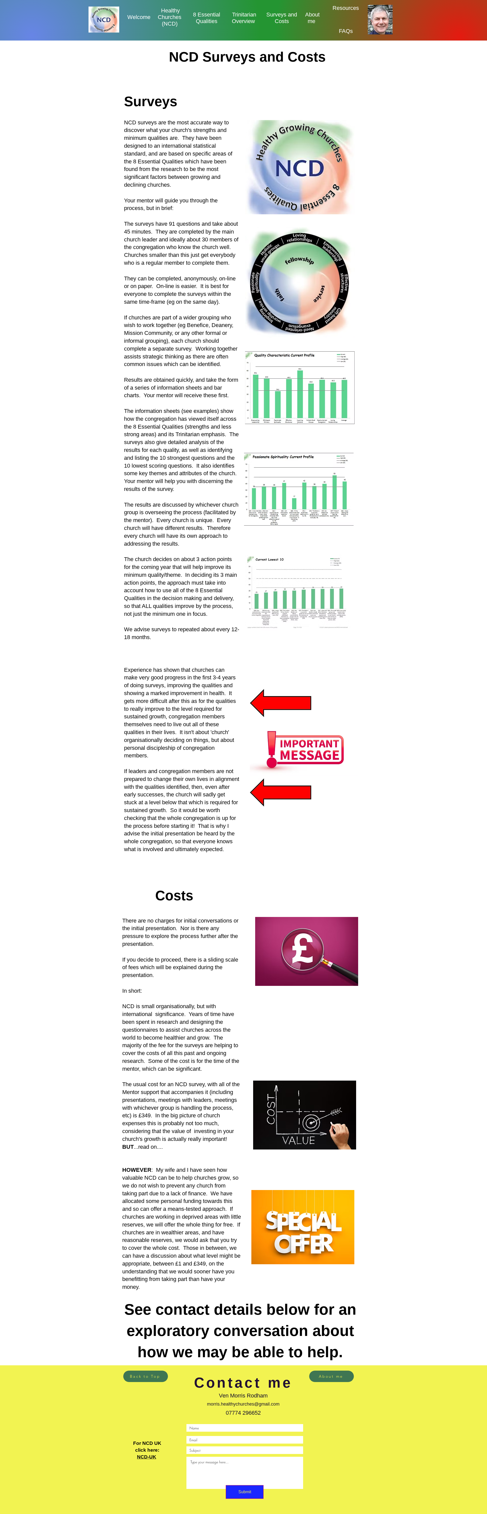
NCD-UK (146, 1457)
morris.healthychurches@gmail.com (243, 1404)
